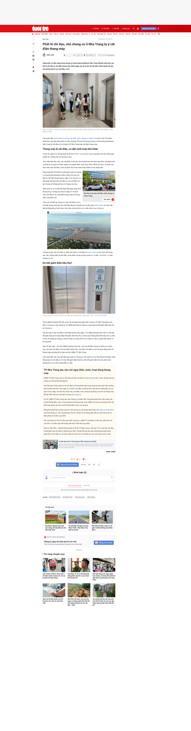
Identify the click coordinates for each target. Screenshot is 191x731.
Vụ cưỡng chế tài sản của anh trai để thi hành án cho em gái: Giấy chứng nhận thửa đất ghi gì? (103, 602)
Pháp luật (68, 34)
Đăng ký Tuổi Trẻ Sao (149, 28)
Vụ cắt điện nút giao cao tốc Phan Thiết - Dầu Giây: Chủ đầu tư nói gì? (78, 528)
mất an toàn (98, 205)
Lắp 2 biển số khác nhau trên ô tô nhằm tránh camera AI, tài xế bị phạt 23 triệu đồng (54, 576)
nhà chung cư (76, 395)
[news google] (106, 55)
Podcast (96, 28)
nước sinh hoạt (93, 252)
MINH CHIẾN (50, 55)
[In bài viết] (33, 71)
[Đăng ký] (104, 543)
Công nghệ (84, 34)
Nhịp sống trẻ (101, 34)
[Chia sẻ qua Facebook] (89, 464)
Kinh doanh (76, 34)
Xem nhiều (45, 34)
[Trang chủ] (33, 34)
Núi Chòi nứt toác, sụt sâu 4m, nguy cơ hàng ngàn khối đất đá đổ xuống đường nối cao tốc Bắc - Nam (79, 602)
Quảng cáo (126, 28)
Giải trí (115, 34)
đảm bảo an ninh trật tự (105, 410)
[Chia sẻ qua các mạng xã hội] (98, 464)
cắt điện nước (67, 497)
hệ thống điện (93, 378)
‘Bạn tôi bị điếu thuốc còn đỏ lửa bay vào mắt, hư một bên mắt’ (53, 601)
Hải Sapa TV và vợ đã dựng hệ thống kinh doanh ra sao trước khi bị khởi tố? (78, 576)
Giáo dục (128, 34)
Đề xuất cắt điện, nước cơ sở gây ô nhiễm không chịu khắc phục (102, 528)
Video (50, 34)
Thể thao (121, 34)
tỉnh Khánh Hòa (54, 497)
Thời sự (55, 34)
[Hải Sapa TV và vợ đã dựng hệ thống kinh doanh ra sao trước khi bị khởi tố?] (79, 565)
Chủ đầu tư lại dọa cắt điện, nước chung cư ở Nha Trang (76, 138)
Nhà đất (134, 34)
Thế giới (61, 34)
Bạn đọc (153, 34)
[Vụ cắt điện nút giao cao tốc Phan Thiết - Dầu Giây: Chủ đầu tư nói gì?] (79, 517)
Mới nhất (37, 34)
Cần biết (116, 28)
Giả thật (147, 34)
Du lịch (93, 34)
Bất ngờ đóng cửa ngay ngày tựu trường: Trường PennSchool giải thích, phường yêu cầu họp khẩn (104, 577)
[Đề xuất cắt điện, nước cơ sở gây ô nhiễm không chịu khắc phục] (102, 517)
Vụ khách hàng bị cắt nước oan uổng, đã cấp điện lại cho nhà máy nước (55, 528)
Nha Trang (80, 154)
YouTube (106, 28)
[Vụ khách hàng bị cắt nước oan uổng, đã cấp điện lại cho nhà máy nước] (55, 517)
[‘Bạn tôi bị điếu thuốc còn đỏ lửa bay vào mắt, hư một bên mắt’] (54, 590)
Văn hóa (109, 34)
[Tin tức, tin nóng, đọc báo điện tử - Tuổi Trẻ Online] (40, 29)
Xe (89, 34)
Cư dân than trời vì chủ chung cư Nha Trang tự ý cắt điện (77, 441)
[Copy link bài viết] (94, 464)
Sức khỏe (141, 34)
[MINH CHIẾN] (44, 55)
